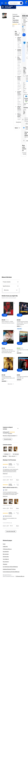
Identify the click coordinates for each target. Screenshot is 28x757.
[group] (18, 24)
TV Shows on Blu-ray (7, 549)
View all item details (20, 122)
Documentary (6, 561)
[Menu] (2, 3)
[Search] (21, 3)
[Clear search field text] (19, 3)
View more (10, 384)
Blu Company (6, 554)
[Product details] (18, 282)
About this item (7, 277)
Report (17, 479)
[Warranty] (17, 290)
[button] (16, 33)
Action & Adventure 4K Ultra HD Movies (11, 571)
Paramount (14, 14)
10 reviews (10, 433)
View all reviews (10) (10, 531)
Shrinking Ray (6, 556)
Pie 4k (4, 544)
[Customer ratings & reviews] (18, 428)
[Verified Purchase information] (14, 464)
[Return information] (23, 32)
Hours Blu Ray (6, 551)
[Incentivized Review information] (11, 476)
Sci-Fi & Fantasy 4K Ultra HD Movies (10, 566)
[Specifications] (18, 286)
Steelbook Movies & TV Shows (9, 569)
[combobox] (15, 3)
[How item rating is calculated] (16, 435)
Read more (5, 473)
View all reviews (7, 439)
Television (5, 564)
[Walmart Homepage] (6, 3)
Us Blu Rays (5, 546)
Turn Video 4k (6, 559)
